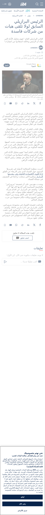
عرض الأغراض (22, 510)
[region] (22, 480)
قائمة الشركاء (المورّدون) (35, 466)
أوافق (22, 497)
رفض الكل (22, 504)
